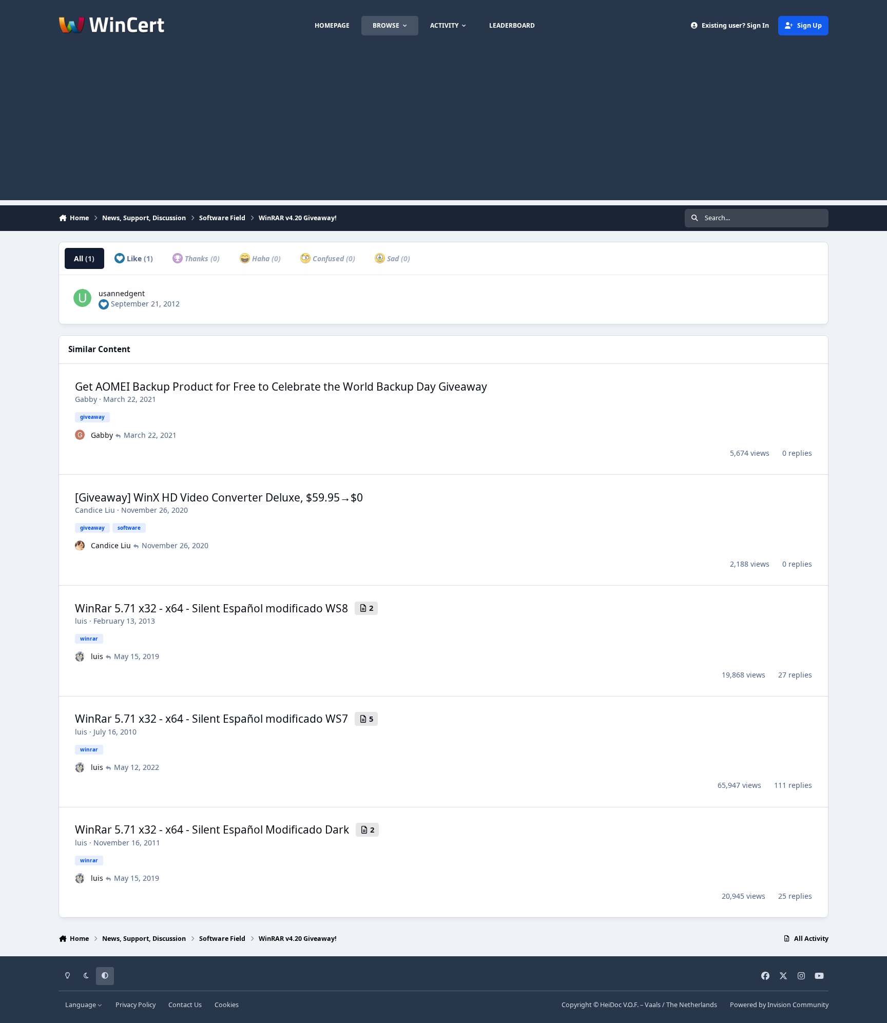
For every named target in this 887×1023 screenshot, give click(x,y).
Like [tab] (139, 258)
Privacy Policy (135, 1004)
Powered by (779, 1004)
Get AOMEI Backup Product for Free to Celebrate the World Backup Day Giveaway (281, 386)
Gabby (86, 399)
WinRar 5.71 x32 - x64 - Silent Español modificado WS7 (211, 718)
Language (81, 1004)
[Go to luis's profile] (80, 656)
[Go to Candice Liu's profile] (80, 546)
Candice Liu (95, 510)
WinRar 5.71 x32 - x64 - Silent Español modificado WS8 (211, 608)
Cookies (227, 1004)
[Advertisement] (443, 128)
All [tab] (84, 258)
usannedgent (122, 293)
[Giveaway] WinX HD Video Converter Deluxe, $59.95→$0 (219, 497)
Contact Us (185, 1004)
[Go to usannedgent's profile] (82, 298)
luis (81, 621)
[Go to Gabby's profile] (80, 435)
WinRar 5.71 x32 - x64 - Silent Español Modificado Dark (212, 829)
